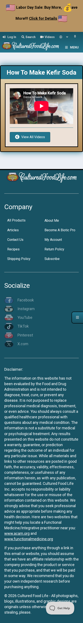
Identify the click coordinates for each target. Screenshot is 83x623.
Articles (13, 230)
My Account (53, 240)
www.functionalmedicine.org (28, 539)
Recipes (13, 249)
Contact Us (15, 240)
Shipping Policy (18, 259)
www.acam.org (17, 533)
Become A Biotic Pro (59, 230)
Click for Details (43, 18)
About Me (51, 221)
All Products (16, 220)
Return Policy (54, 249)
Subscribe (52, 259)
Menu (74, 47)
